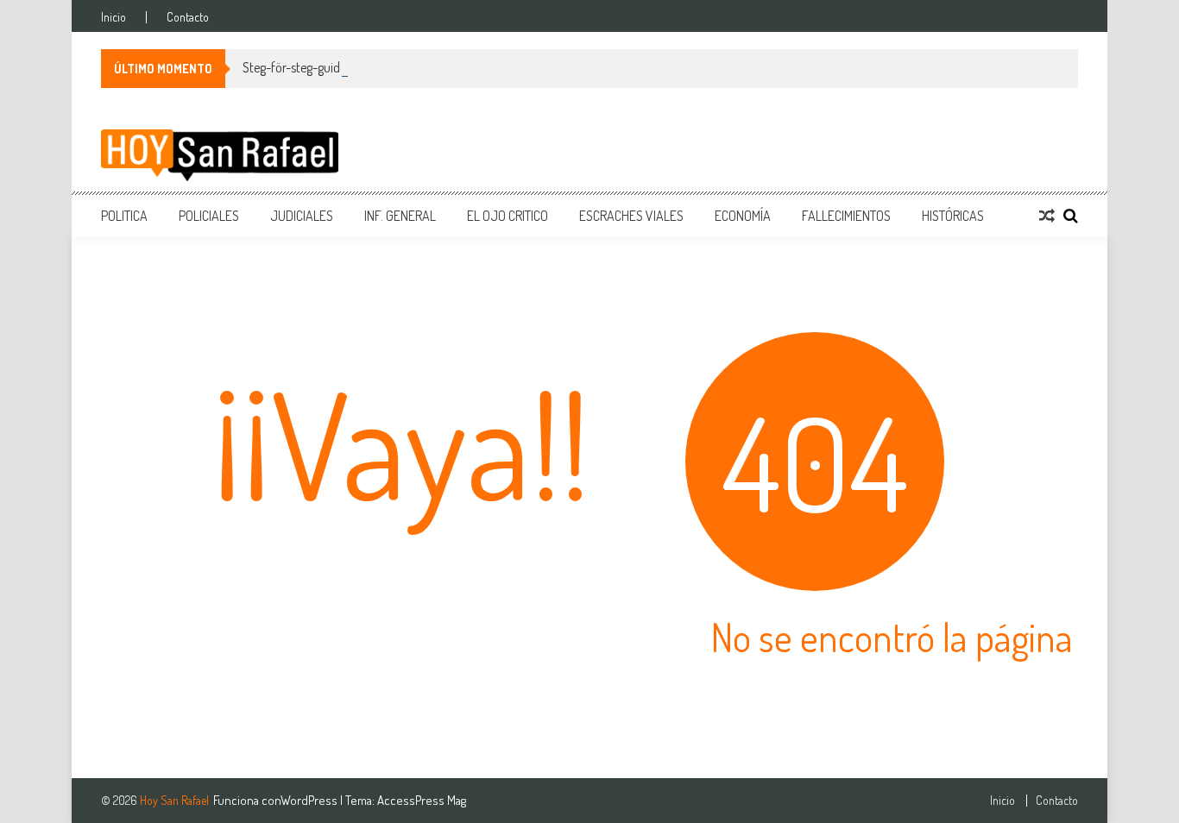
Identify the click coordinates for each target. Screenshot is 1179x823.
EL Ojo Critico (507, 215)
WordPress (310, 800)
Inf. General (400, 215)
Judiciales (301, 215)
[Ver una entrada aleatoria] (1047, 215)
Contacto (188, 17)
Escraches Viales (631, 215)
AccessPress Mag (421, 800)
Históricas (953, 215)
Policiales (209, 215)
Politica (124, 215)
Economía (743, 215)
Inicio (113, 17)
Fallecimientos (846, 215)
